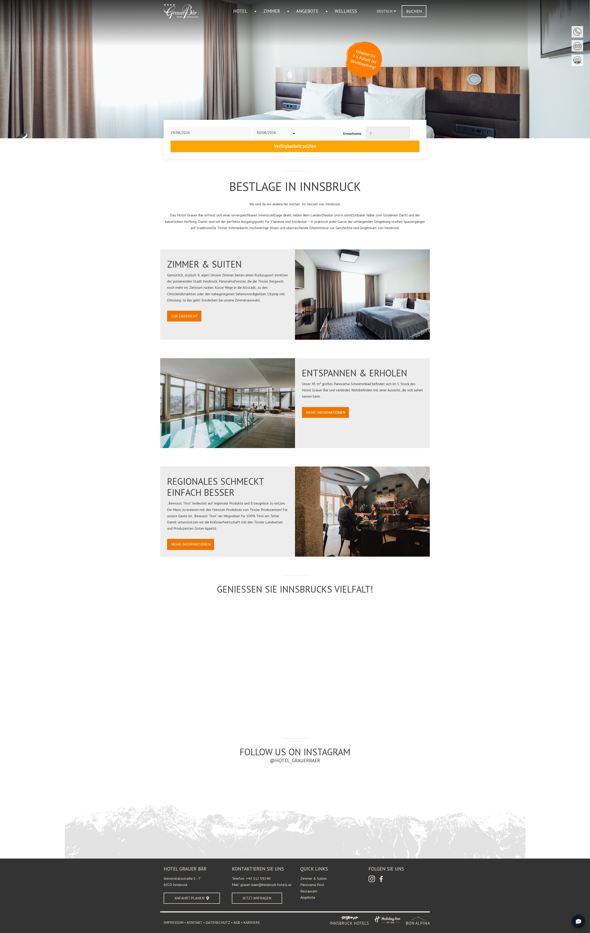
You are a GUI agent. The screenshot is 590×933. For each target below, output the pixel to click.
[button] (386, 11)
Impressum (173, 922)
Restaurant (309, 891)
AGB (236, 922)
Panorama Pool (312, 884)
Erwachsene (352, 133)
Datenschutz (218, 922)
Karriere (251, 922)
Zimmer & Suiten (313, 878)
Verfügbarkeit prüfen (295, 146)
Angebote (307, 897)
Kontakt (194, 922)
